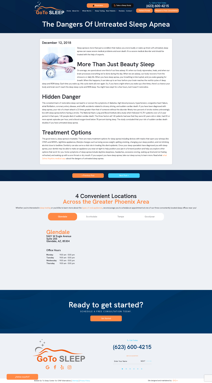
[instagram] (69, 367)
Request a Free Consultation (166, 10)
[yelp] (62, 367)
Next (143, 361)
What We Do (86, 11)
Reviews (122, 11)
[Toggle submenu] (80, 10)
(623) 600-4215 (157, 5)
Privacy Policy (85, 381)
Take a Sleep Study (123, 5)
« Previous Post (88, 175)
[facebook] (55, 367)
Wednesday (51, 260)
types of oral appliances (92, 208)
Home (69, 11)
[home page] (49, 7)
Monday (49, 255)
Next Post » (124, 175)
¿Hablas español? (22, 377)
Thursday (50, 263)
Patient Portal (144, 10)
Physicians (98, 5)
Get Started (106, 318)
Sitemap (75, 381)
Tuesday (50, 257)
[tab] (122, 368)
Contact (129, 11)
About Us (75, 11)
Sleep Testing (100, 11)
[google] (47, 367)
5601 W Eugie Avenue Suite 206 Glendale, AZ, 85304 (58, 238)
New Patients (110, 11)
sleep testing (45, 208)
